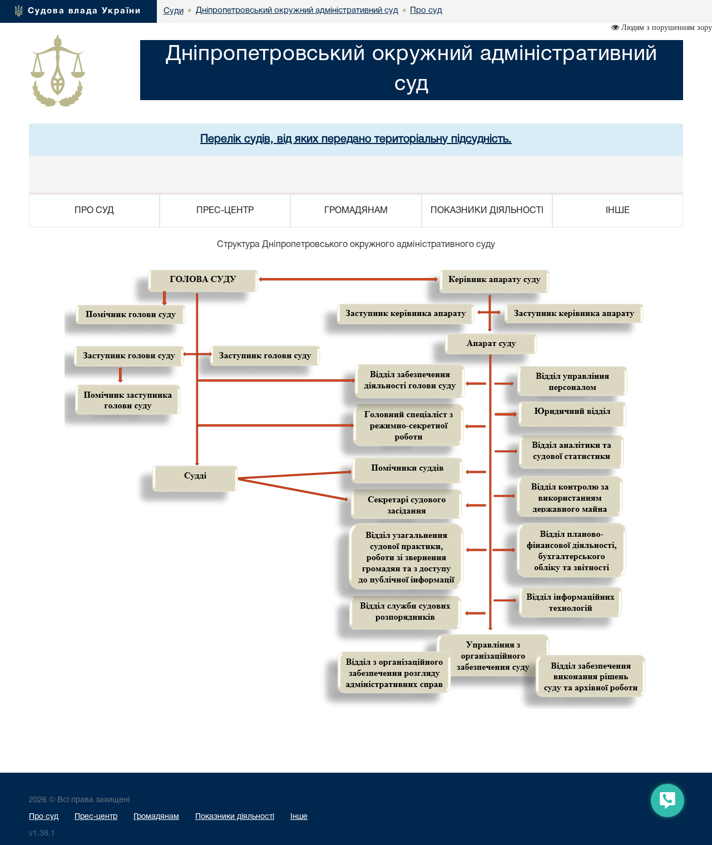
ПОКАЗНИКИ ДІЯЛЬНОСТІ (487, 211)
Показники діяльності (234, 817)
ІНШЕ (618, 211)
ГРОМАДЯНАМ (356, 211)
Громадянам (156, 817)
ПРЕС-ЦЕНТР (225, 211)
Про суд (43, 817)
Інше (299, 817)
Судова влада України (84, 11)
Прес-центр (96, 817)
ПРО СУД (94, 211)
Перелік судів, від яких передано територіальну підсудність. (356, 140)
